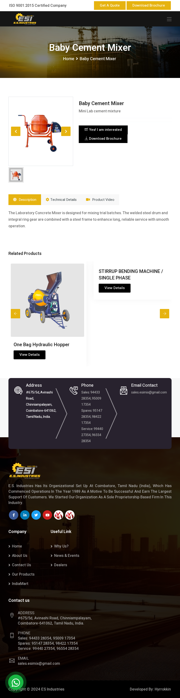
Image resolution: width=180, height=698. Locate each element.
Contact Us (21, 565)
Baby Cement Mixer (101, 103)
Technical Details (63, 199)
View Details (65, 287)
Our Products (23, 574)
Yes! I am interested (105, 129)
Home (68, 59)
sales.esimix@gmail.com (149, 392)
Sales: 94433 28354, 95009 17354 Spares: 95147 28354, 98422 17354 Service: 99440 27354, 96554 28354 (92, 417)
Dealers (60, 565)
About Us (19, 555)
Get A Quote (110, 5)
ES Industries (52, 689)
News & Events (66, 555)
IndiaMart (20, 584)
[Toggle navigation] (169, 19)
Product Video (102, 199)
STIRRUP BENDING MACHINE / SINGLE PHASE (81, 274)
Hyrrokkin (163, 689)
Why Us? (61, 546)
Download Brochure (148, 5)
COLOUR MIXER (150, 271)
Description (27, 199)
